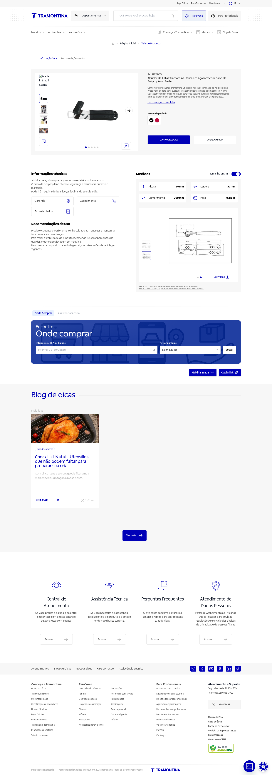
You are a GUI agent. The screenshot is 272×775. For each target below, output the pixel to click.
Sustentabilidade (39, 699)
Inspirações (75, 32)
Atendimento (215, 3)
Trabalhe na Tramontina (43, 725)
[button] (263, 766)
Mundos (36, 32)
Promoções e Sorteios (42, 730)
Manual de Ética (215, 717)
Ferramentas (117, 699)
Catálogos (161, 735)
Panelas (83, 694)
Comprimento (157, 198)
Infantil (114, 720)
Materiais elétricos (165, 720)
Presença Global (39, 720)
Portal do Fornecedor (218, 726)
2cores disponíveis (157, 114)
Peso (203, 198)
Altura (152, 186)
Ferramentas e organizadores (171, 709)
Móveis (82, 714)
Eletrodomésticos (88, 699)
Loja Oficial (182, 3)
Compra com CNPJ (217, 739)
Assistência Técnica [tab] (69, 313)
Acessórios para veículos (91, 725)
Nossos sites (84, 668)
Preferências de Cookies (70, 770)
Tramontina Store (40, 694)
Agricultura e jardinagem (168, 704)
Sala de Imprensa (39, 735)
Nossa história (38, 688)
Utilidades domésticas (90, 688)
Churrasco (84, 709)
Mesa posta (84, 720)
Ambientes (54, 32)
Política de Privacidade (42, 770)
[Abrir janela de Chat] (249, 766)
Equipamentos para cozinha (170, 694)
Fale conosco (105, 668)
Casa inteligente (119, 714)
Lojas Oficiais (37, 714)
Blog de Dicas (230, 32)
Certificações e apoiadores (44, 704)
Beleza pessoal (118, 709)
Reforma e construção (122, 694)
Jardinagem (117, 704)
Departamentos (91, 15)
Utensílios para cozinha (167, 688)
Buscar (229, 349)
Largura (204, 186)
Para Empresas (198, 3)
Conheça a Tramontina (176, 32)
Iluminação (116, 688)
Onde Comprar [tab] (43, 313)
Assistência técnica (131, 668)
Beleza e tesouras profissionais (171, 699)
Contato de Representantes (222, 730)
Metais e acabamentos (167, 714)
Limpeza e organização (90, 704)
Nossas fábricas (39, 709)
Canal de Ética (215, 722)
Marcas (205, 32)
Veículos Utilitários (165, 725)
